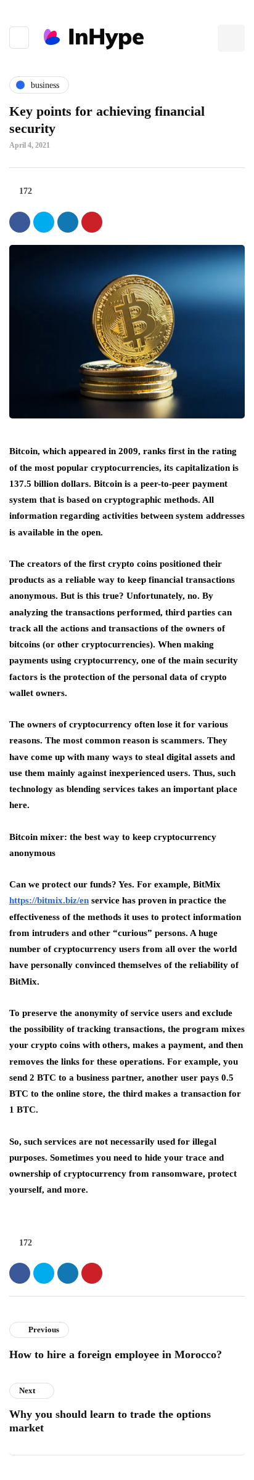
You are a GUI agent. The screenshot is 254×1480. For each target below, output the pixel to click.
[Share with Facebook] (19, 222)
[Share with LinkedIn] (67, 222)
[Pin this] (91, 222)
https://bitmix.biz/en (49, 900)
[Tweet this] (43, 222)
